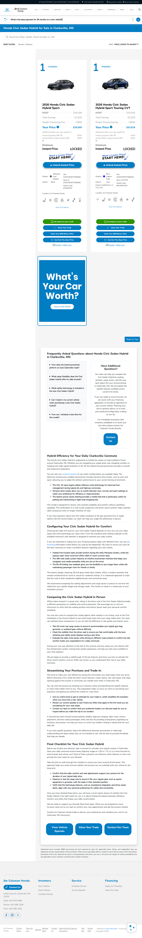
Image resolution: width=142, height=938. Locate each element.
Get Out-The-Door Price (64, 240)
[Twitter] (18, 915)
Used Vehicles (44, 890)
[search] (140, 9)
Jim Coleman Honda (8, 929)
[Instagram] (12, 915)
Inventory (44, 881)
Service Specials (78, 890)
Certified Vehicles (45, 894)
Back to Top (132, 339)
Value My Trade (111, 890)
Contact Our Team (118, 827)
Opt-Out (83, 929)
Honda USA (90, 929)
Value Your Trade (64, 228)
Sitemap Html (45, 929)
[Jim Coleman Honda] (16, 9)
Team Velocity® (111, 929)
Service (76, 881)
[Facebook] (6, 915)
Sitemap (38, 930)
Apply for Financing (113, 886)
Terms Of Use (29, 929)
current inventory (69, 474)
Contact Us (110, 439)
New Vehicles (44, 886)
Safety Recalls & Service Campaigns (68, 929)
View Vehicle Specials (59, 829)
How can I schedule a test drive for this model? (65, 416)
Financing (111, 881)
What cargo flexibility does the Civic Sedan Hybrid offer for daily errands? (65, 378)
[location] (82, 2)
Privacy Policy (19, 929)
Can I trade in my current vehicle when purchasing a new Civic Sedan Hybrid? (64, 403)
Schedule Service (79, 886)
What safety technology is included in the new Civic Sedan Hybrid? (66, 389)
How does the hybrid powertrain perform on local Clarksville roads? (64, 366)
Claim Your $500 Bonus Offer (62, 234)
